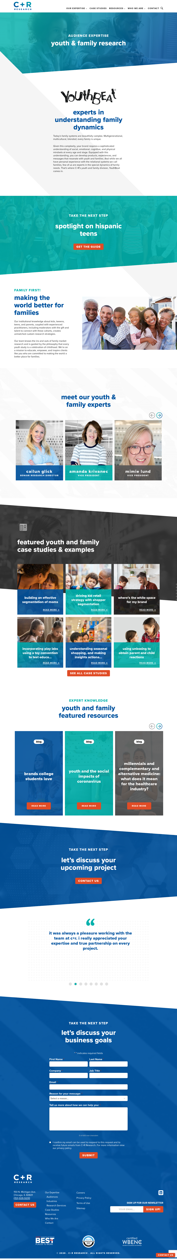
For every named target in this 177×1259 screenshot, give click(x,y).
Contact (153, 8)
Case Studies (98, 8)
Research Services (56, 1205)
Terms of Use (83, 1203)
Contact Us (25, 1205)
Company (56, 1071)
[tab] (70, 984)
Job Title (95, 1071)
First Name (56, 1059)
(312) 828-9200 (22, 1198)
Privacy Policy (83, 1198)
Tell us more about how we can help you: (75, 1105)
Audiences (52, 1197)
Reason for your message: (65, 1094)
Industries (52, 1201)
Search (161, 8)
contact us (88, 881)
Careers (80, 1192)
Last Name (96, 1059)
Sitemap (80, 1208)
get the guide (88, 247)
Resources (50, 1214)
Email (53, 1082)
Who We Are (51, 1218)
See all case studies (88, 673)
